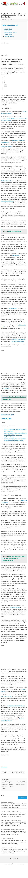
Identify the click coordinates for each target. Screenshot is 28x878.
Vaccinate (18, 785)
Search (2, 808)
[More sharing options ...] (5, 85)
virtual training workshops (18, 354)
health (4, 19)
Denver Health (15, 268)
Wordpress (21, 876)
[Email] (4, 82)
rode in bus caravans (15, 620)
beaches (13, 783)
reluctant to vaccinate (6, 152)
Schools (6, 785)
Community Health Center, (7, 207)
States (10, 785)
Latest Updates (6, 431)
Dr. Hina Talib (6, 401)
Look (2, 785)
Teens (13, 785)
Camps (17, 783)
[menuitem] (15, 29)
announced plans (13, 321)
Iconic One (6, 876)
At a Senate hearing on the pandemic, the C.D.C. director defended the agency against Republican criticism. (15, 447)
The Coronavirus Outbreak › (7, 427)
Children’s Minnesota (6, 187)
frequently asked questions (19, 352)
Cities (21, 783)
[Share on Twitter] (4, 81)
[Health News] (14, 5)
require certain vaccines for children (16, 718)
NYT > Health (4, 779)
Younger (23, 785)
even (24, 783)
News (7, 783)
